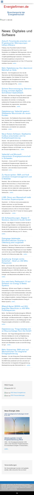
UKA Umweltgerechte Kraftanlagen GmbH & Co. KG (16, 414)
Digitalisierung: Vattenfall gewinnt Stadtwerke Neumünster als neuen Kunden (16, 113)
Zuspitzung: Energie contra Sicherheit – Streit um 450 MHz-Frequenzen (15, 260)
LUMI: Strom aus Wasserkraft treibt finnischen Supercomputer (16, 198)
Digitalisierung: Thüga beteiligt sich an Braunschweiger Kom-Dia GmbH (16, 329)
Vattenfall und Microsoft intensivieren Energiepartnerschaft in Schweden (16, 156)
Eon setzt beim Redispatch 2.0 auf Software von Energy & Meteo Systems (16, 283)
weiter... (15, 63)
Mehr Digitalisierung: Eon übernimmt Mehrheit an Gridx (17, 69)
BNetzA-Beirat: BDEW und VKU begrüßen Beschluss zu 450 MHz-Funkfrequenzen (16, 308)
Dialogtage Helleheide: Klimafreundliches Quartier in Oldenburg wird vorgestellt (14, 240)
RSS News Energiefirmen (18, 392)
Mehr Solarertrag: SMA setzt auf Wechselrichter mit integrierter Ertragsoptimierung (15, 351)
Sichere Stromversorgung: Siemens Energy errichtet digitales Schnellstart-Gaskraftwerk (16, 90)
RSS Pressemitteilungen (18, 395)
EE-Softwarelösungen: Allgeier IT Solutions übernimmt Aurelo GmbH (16, 218)
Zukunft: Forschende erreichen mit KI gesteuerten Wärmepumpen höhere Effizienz (16, 43)
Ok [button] (17, 493)
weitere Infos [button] (13, 489)
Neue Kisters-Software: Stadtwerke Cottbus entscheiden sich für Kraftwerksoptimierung (16, 135)
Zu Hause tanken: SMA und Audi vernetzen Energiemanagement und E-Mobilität (17, 176)
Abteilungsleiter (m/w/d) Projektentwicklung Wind (13, 439)
